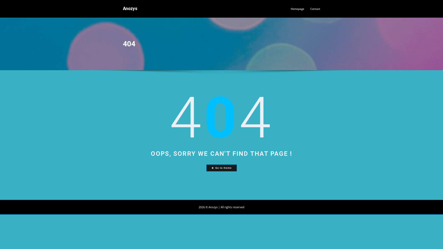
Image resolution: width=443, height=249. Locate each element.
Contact (315, 9)
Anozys (130, 8)
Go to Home (223, 167)
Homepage (297, 9)
